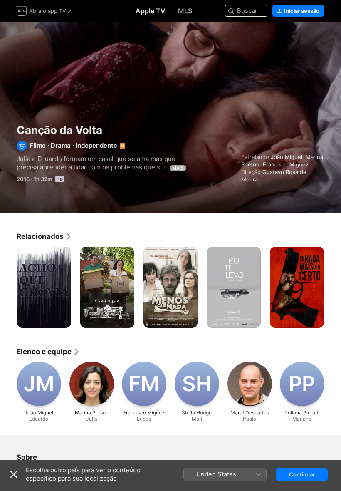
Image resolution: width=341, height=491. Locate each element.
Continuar (302, 474)
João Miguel (286, 157)
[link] (44, 236)
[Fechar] (13, 474)
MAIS (178, 168)
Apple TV (151, 11)
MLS (185, 11)
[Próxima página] (333, 287)
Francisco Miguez (286, 164)
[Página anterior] (8, 287)
